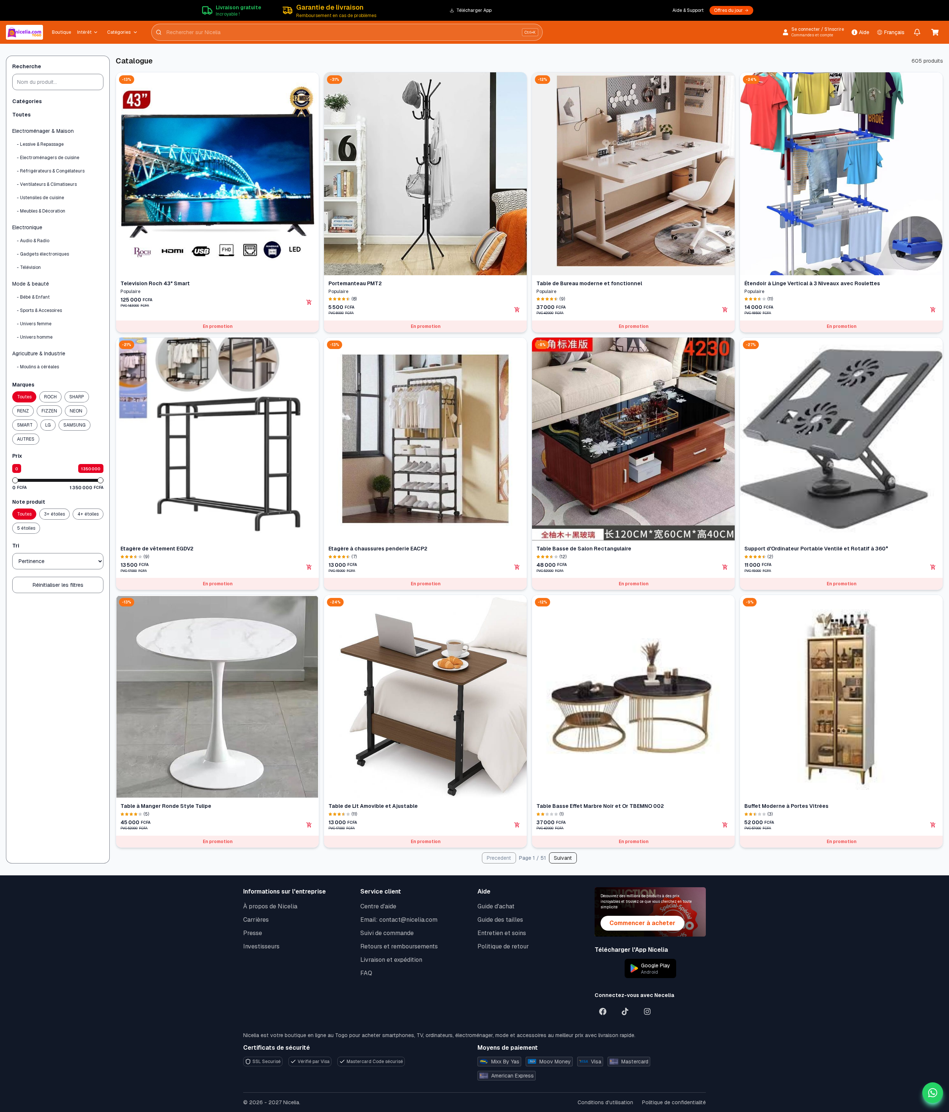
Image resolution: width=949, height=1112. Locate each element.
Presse (252, 933)
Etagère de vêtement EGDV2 (157, 548)
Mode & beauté (30, 283)
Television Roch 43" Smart (155, 283)
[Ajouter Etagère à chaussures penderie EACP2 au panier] (517, 567)
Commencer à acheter (642, 923)
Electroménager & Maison (43, 131)
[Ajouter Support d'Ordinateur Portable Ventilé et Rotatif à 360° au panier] (933, 567)
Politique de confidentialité (674, 1102)
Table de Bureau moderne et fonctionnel (589, 283)
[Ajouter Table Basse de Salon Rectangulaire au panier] (725, 567)
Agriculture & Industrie (38, 353)
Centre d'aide (378, 906)
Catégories (118, 32)
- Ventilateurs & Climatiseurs (47, 184)
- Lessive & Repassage (40, 144)
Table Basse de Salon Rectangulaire (583, 548)
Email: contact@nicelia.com (398, 920)
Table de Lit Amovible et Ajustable (373, 806)
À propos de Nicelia (270, 906)
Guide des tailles (500, 920)
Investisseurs (261, 946)
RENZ (23, 411)
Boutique (61, 32)
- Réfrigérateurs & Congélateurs (51, 171)
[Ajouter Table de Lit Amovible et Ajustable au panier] (517, 825)
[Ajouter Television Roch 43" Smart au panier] (309, 302)
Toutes (21, 114)
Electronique (27, 227)
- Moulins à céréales (38, 367)
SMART (25, 425)
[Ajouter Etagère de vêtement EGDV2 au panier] (309, 567)
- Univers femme (34, 324)
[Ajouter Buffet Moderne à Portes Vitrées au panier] (933, 825)
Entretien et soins (501, 933)
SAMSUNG (74, 425)
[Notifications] (917, 32)
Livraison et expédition (391, 960)
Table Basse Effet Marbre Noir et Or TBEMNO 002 (600, 806)
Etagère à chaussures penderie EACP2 (377, 548)
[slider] (15, 480)
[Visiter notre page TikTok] (625, 1011)
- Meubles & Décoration (41, 211)
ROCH (50, 397)
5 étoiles (26, 528)
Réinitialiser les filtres (58, 585)
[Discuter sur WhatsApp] (932, 1092)
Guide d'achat (496, 906)
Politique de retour (503, 946)
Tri (15, 545)
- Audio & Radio (33, 241)
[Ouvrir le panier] (935, 32)
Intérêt (84, 32)
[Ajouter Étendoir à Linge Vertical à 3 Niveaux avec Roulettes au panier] (933, 310)
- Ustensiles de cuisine (40, 198)
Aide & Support (688, 10)
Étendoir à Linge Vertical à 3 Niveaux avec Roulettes (812, 283)
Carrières (256, 920)
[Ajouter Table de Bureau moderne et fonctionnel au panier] (725, 310)
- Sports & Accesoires (39, 310)
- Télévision (29, 267)
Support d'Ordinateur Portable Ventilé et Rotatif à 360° (816, 548)
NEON (76, 411)
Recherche (26, 66)
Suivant (563, 858)
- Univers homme (35, 337)
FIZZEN (49, 411)
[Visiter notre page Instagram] (647, 1011)
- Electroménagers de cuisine (48, 158)
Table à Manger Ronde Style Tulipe (165, 806)
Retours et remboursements (399, 946)
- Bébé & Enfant (33, 297)
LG (48, 425)
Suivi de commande (387, 933)
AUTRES (25, 439)
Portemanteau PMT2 (355, 283)
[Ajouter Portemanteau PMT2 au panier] (517, 310)
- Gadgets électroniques (43, 254)
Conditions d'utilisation (605, 1102)
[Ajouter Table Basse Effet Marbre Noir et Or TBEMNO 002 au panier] (725, 825)
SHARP (76, 397)
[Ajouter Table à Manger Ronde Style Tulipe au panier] (309, 825)
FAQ (366, 973)
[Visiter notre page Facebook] (603, 1011)
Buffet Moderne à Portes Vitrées (786, 806)
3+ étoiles (54, 514)
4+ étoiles (88, 514)
